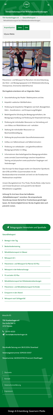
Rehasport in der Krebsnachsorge (16, 269)
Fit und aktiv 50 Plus (12, 275)
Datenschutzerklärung (12, 385)
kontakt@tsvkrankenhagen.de (16, 334)
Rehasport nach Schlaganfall (15, 298)
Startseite (8, 372)
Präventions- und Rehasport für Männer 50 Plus (22, 264)
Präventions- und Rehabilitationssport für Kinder (22, 287)
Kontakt (7, 379)
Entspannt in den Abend (14, 293)
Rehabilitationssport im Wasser (16, 252)
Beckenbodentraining (12, 246)
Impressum (8, 391)
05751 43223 (10, 331)
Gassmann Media (37, 411)
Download (34, 347)
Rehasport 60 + (10, 258)
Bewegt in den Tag (11, 240)
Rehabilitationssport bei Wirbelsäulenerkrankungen (23, 281)
